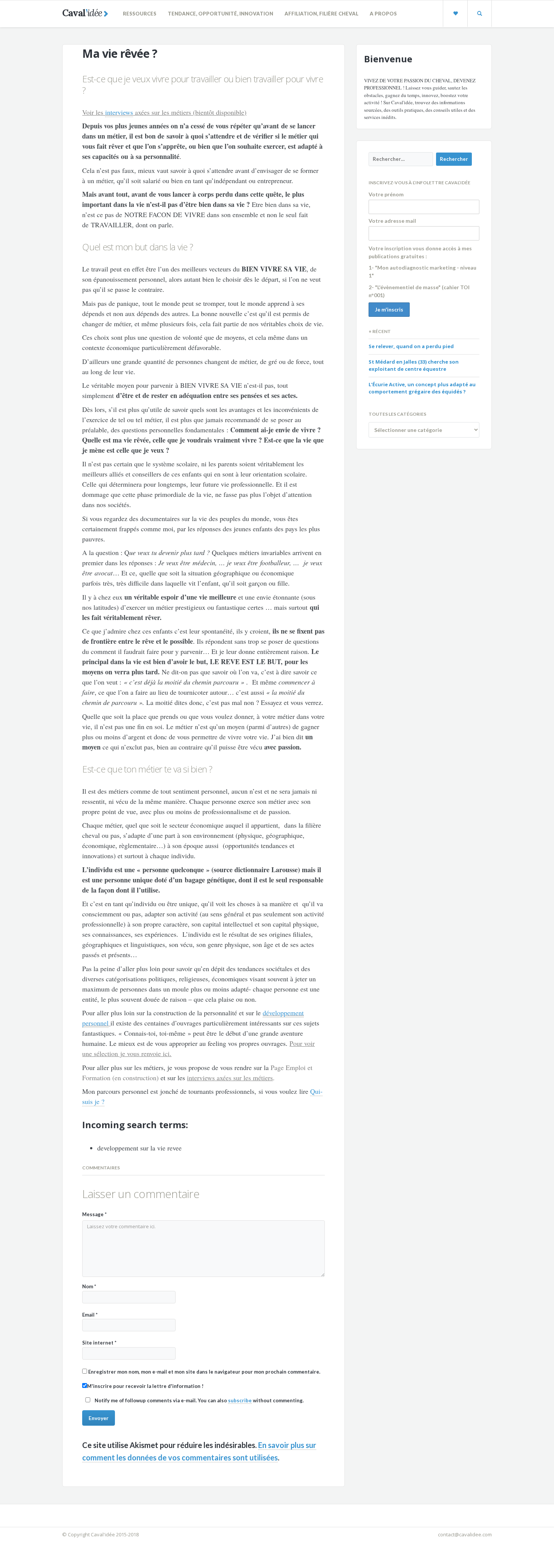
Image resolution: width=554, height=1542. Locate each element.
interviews (119, 112)
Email (90, 1315)
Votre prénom (386, 194)
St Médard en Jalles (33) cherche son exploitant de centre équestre (414, 365)
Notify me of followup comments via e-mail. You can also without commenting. (198, 1400)
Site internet (99, 1343)
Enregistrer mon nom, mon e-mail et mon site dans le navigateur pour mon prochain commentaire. (204, 1372)
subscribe (240, 1400)
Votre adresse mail (392, 220)
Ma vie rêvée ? (119, 53)
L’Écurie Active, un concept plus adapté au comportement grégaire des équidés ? (422, 388)
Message (94, 1214)
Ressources (139, 14)
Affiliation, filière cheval (321, 14)
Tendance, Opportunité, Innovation (220, 14)
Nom (89, 1286)
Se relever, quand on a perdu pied (411, 346)
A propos (383, 14)
